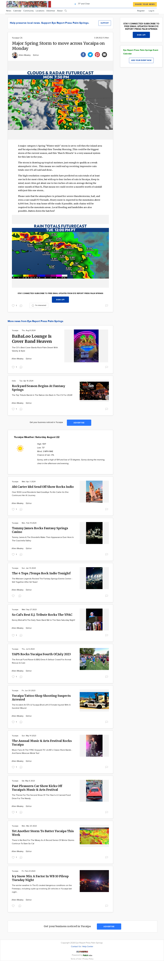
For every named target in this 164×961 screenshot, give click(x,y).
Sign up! (60, 300)
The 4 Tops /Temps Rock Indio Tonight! (41, 573)
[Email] (104, 54)
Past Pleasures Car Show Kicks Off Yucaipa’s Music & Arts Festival (37, 788)
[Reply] (21, 305)
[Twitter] (90, 54)
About (60, 11)
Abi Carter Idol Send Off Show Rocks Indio (43, 487)
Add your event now (141, 60)
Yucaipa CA (17, 38)
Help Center (87, 946)
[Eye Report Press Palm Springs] (28, 4)
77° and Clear (83, 4)
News (8, 11)
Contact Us (76, 946)
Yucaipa (15, 330)
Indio (14, 381)
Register (141, 11)
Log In (151, 11)
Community (28, 11)
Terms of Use (76, 959)
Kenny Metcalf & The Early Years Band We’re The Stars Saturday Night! (43, 620)
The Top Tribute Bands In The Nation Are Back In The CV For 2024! (42, 395)
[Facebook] (83, 54)
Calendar (17, 11)
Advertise (50, 11)
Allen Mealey (25, 55)
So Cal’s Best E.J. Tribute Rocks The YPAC (42, 615)
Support (105, 23)
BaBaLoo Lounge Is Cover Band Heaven (32, 339)
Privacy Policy (88, 959)
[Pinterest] (97, 54)
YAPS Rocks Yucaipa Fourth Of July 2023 (41, 654)
